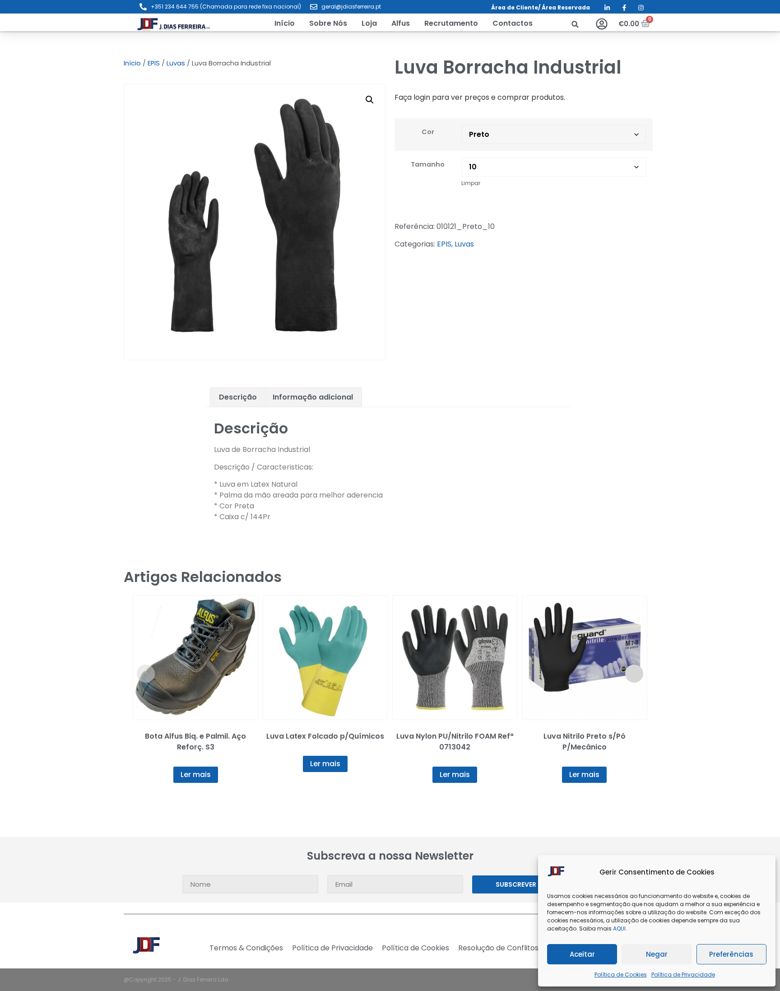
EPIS (154, 63)
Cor (428, 132)
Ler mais (196, 774)
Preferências (731, 954)
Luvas (176, 63)
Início (132, 63)
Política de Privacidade (683, 974)
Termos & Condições (246, 948)
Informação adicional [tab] (313, 397)
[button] (369, 23)
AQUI (619, 928)
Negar (657, 954)
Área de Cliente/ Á (518, 7)
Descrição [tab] (238, 397)
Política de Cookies (620, 974)
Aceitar (582, 954)
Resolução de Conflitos (498, 948)
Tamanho (428, 164)
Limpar (470, 183)
